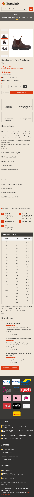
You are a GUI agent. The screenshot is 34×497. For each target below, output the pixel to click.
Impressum (7, 470)
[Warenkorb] (30, 3)
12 (29, 86)
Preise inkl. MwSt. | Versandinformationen (12, 68)
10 (20, 86)
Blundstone (16, 80)
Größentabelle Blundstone (9, 431)
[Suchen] (24, 9)
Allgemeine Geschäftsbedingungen (12, 474)
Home (15, 14)
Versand (22, 426)
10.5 (24, 86)
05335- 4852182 (8, 459)
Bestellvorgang (26, 430)
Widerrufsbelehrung (12, 438)
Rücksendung (25, 435)
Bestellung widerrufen (7, 426)
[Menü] (31, 9)
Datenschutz (8, 478)
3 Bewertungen (7, 74)
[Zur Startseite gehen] (10, 3)
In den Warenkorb (21, 92)
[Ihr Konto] (26, 3)
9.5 (16, 86)
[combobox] (11, 9)
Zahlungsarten (9, 435)
